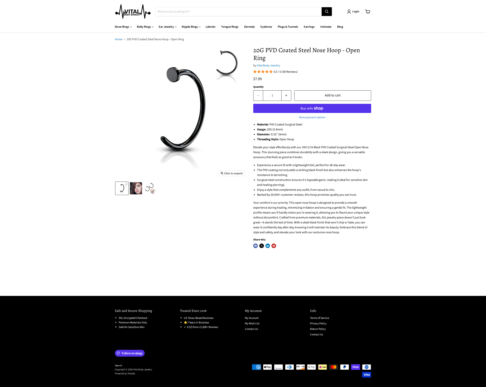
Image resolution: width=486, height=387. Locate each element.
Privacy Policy (318, 324)
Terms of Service (319, 318)
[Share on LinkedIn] (267, 246)
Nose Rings (122, 27)
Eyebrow (266, 27)
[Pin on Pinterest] (273, 246)
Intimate (325, 27)
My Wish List (252, 324)
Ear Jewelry (166, 27)
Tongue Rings (229, 27)
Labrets (210, 27)
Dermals (249, 27)
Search (118, 365)
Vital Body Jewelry (268, 65)
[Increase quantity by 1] (286, 95)
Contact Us (251, 329)
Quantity (258, 86)
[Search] (327, 11)
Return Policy (318, 329)
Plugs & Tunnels (288, 27)
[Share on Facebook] (255, 246)
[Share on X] (261, 246)
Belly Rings (144, 27)
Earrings (309, 27)
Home (118, 39)
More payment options (312, 117)
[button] (121, 188)
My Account (252, 318)
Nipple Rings (190, 27)
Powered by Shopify (125, 373)
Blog (340, 27)
